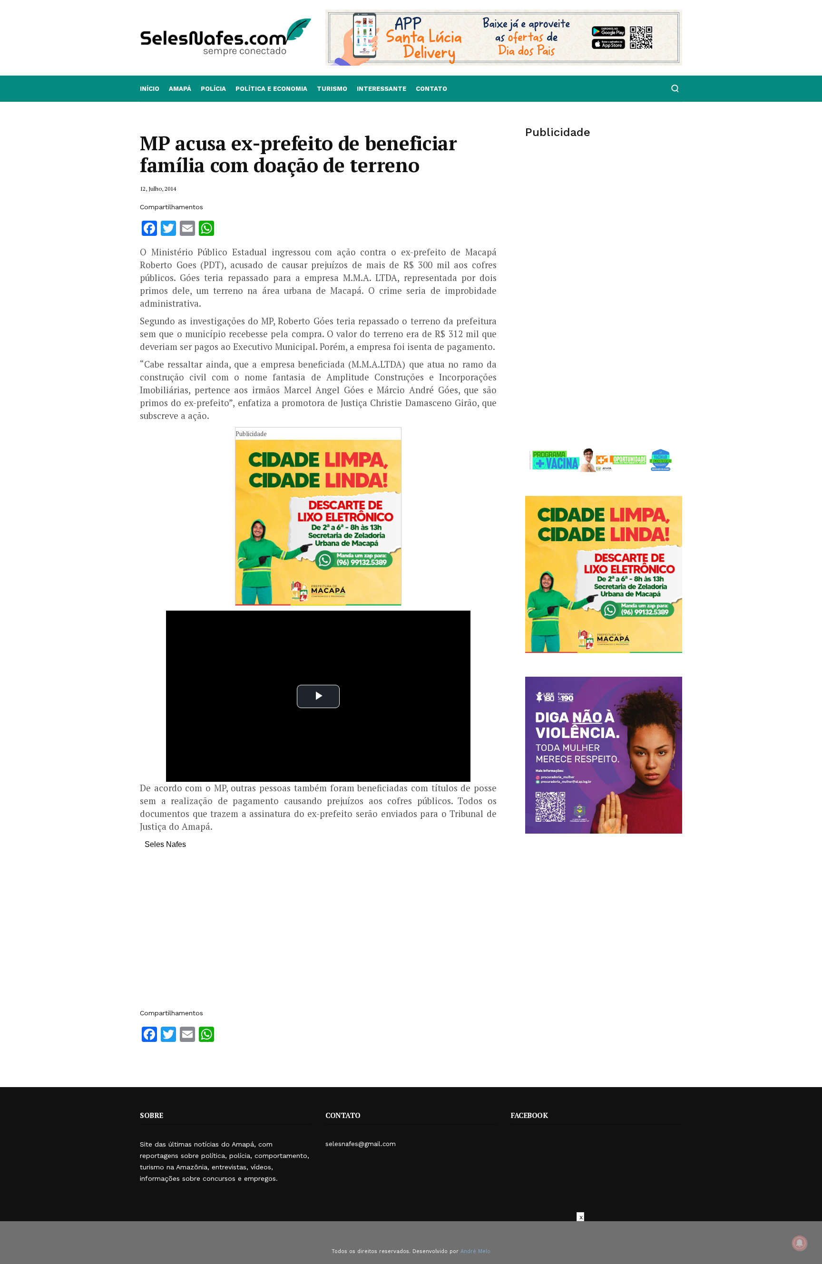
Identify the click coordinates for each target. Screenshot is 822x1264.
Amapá (180, 88)
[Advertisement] (318, 933)
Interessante (381, 88)
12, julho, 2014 (158, 188)
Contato (431, 88)
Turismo (332, 88)
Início (149, 88)
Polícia (213, 88)
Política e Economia (271, 88)
